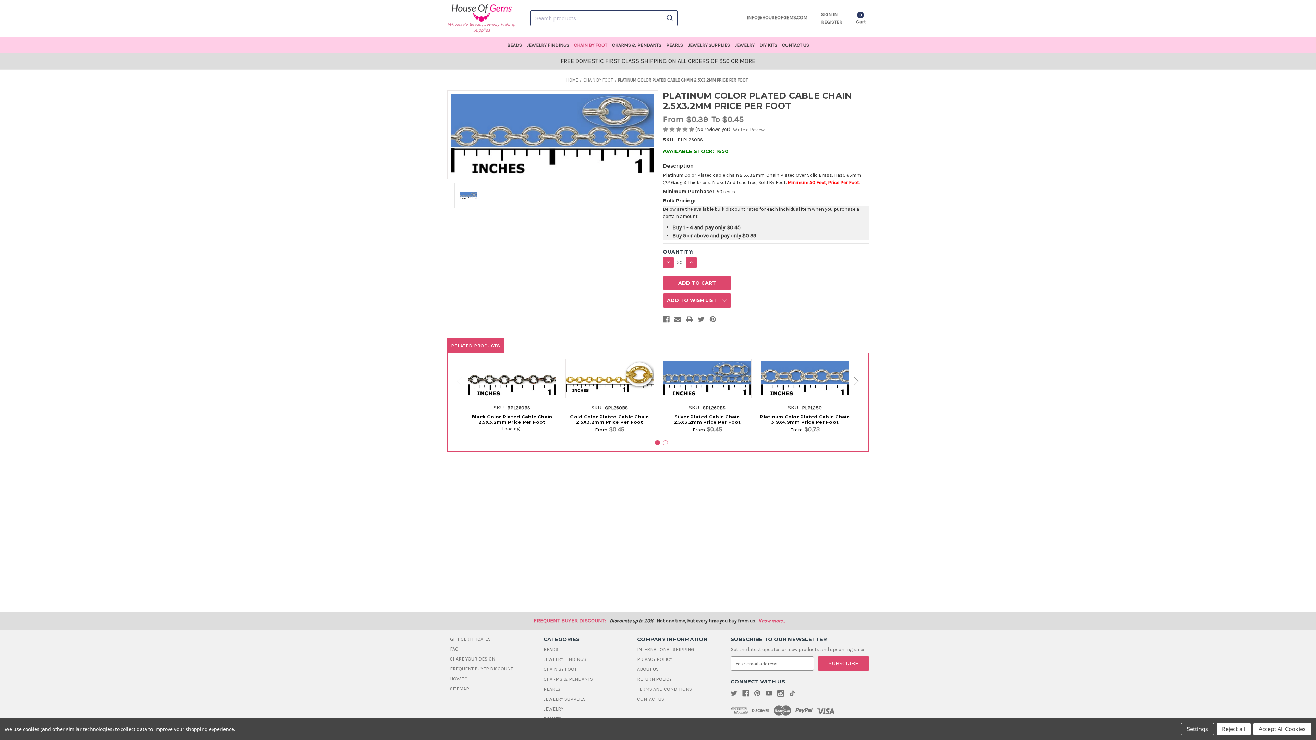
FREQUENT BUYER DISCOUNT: (570, 620)
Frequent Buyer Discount (481, 669)
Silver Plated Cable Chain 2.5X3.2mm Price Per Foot (707, 419)
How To (459, 679)
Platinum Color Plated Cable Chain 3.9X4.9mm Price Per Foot (805, 419)
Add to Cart (511, 386)
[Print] (689, 320)
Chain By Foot (590, 45)
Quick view (512, 373)
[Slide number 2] (665, 442)
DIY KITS (768, 45)
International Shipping (665, 649)
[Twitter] (701, 320)
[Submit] (669, 18)
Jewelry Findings (548, 45)
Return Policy (654, 679)
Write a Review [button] (749, 130)
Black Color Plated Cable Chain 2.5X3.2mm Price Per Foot (512, 419)
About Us (648, 669)
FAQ (454, 649)
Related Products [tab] (475, 346)
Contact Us (795, 45)
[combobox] (604, 18)
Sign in (829, 14)
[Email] (677, 320)
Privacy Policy (654, 659)
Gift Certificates (470, 639)
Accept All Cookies (1282, 729)
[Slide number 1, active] (657, 442)
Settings (1197, 729)
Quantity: (678, 252)
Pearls (674, 45)
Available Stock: (696, 151)
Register (831, 22)
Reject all (1233, 729)
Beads (514, 45)
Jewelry (745, 45)
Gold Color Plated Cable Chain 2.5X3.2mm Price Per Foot (609, 419)
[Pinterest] (712, 320)
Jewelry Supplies (709, 45)
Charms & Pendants (636, 45)
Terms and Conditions (664, 689)
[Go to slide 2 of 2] (456, 381)
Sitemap (459, 689)
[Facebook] (666, 320)
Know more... (771, 621)
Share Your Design (472, 659)
